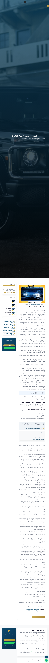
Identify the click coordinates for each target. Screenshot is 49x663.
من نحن (36, 1)
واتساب (9, 642)
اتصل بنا (28, 1)
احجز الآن (42, 428)
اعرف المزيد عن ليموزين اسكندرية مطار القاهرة (32, 428)
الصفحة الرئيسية (35, 143)
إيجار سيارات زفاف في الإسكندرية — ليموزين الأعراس (9, 331)
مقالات (30, 1)
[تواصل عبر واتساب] (46, 660)
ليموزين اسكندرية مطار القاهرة (27, 143)
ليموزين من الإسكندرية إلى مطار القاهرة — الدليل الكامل (7, 300)
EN (25, 1)
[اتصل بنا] (46, 657)
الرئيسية (39, 1)
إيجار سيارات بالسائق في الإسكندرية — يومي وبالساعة (9, 334)
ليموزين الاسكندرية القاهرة (29, 609)
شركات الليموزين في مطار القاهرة (39, 611)
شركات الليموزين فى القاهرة (40, 610)
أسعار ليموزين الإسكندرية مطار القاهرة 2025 (38, 434)
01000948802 (9, 345)
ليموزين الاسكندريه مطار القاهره (8, 313)
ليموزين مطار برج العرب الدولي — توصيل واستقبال (9, 322)
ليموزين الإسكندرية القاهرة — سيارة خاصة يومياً (9, 325)
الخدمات (33, 1)
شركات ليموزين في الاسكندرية (31, 610)
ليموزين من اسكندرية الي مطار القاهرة (38, 439)
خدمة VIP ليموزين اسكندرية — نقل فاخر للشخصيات (9, 328)
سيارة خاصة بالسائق (36, 609)
